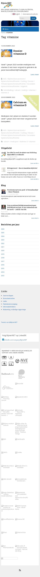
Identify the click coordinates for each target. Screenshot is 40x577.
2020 (2, 250)
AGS (4, 79)
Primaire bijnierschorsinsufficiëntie (13, 84)
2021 (2, 247)
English (17, 14)
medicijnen (14, 142)
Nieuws (30, 133)
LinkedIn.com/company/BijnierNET (15, 340)
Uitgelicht (24, 86)
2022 (2, 243)
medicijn (25, 90)
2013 (2, 276)
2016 (2, 265)
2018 (2, 258)
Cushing (24, 81)
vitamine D (5, 93)
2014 (2, 272)
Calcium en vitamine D (20, 104)
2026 (2, 229)
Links (5, 301)
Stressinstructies (9, 298)
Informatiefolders (9, 307)
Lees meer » (35, 201)
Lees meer (35, 74)
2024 (2, 236)
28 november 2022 (8, 97)
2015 (2, 268)
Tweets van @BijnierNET (9, 322)
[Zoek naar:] (24, 18)
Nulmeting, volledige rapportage (14, 309)
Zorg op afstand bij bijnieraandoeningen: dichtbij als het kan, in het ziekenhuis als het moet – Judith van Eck (22, 207)
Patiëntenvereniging (10, 304)
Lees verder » (34, 163)
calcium (17, 90)
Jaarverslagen (8, 296)
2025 (2, 233)
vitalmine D (24, 142)
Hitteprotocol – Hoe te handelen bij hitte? (22, 168)
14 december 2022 (8, 46)
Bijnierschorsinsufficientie (10, 81)
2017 (2, 261)
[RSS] (20, 570)
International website (30, 14)
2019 (2, 254)
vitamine (32, 90)
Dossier (31, 81)
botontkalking (8, 90)
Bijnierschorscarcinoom (16, 79)
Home (3, 33)
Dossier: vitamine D (19, 52)
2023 (2, 240)
